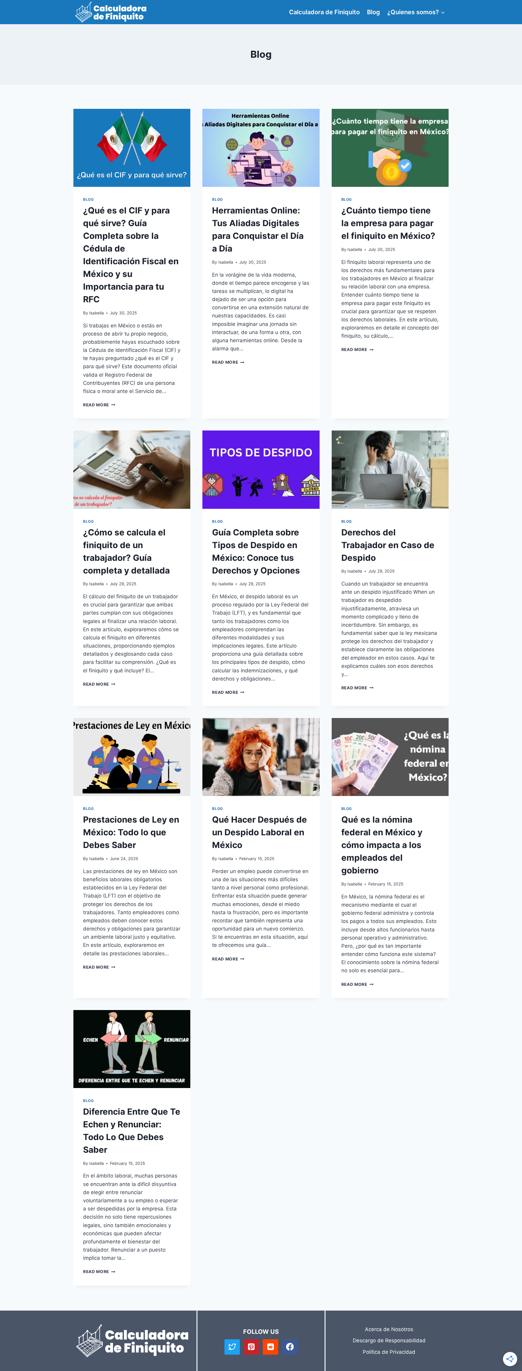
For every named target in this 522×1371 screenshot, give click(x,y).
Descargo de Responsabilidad (389, 1340)
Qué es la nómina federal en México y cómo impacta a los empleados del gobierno (381, 845)
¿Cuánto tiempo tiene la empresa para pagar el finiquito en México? (388, 223)
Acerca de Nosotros (389, 1329)
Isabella (96, 312)
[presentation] (131, 148)
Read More (99, 404)
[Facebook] (290, 1347)
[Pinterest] (251, 1347)
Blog (373, 12)
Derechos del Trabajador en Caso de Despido (387, 545)
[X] (232, 1347)
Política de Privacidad (389, 1352)
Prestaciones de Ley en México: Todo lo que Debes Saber (131, 832)
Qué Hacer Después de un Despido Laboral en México (259, 832)
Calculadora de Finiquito (324, 12)
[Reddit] (270, 1347)
